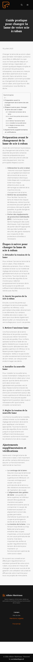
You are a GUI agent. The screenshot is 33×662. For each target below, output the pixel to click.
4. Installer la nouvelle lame (17, 123)
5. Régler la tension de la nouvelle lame (16, 126)
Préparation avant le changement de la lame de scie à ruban (16, 102)
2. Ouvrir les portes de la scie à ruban (18, 117)
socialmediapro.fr (17, 659)
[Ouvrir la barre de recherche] (22, 5)
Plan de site (16, 615)
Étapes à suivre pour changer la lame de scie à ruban (16, 108)
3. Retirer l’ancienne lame (16, 121)
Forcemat (16, 624)
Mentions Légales (16, 618)
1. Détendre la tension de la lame (17, 113)
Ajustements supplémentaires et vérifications (16, 131)
